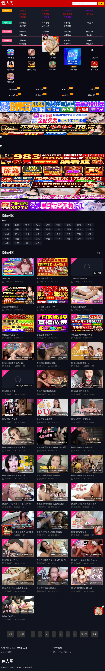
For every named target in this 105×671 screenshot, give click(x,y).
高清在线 (7, 23)
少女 (69, 234)
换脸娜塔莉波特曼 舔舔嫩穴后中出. (17, 504)
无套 (17, 243)
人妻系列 (45, 40)
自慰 (58, 229)
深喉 (7, 239)
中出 (89, 239)
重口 (38, 243)
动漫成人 (89, 35)
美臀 (89, 225)
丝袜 (17, 229)
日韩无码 (45, 26)
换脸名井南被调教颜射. (46, 391)
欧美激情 (67, 26)
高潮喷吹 (67, 44)
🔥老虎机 (66, 95)
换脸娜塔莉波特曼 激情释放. (83, 475)
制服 (38, 229)
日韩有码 (45, 23)
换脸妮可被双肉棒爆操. (46, 588)
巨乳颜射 (89, 44)
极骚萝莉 (67, 40)
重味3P (23, 40)
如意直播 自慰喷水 (79, 307)
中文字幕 (89, 23)
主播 (79, 234)
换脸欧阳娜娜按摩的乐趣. (13, 363)
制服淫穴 (23, 32)
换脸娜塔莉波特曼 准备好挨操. (84, 504)
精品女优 (89, 32)
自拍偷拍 (67, 23)
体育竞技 (13, 89)
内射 (7, 243)
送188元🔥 (13, 95)
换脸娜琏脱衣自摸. (10, 419)
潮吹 (79, 229)
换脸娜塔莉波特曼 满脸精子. (49, 475)
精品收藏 (7, 32)
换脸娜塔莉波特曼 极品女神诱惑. (50, 504)
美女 (38, 234)
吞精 (79, 239)
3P (27, 243)
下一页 (84, 634)
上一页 (21, 634)
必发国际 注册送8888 (46, 307)
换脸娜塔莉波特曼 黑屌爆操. (14, 447)
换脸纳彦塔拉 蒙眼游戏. (81, 419)
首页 (10, 634)
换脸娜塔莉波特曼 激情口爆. (14, 475)
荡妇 (7, 234)
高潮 (69, 229)
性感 (27, 225)
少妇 (58, 234)
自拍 (17, 225)
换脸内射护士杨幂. (79, 532)
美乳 (69, 225)
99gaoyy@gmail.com (62, 652)
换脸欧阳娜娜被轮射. (80, 363)
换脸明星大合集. (9, 391)
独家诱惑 (23, 44)
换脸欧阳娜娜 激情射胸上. (82, 588)
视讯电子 (39, 95)
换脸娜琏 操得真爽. (45, 419)
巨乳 (79, 225)
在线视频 (7, 40)
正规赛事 (39, 89)
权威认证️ (65, 89)
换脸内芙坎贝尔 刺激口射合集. (49, 532)
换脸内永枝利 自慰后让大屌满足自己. (52, 560)
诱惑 (48, 225)
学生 (27, 234)
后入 (38, 239)
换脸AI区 (45, 35)
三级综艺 (67, 35)
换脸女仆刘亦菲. (9, 616)
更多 (98, 253)
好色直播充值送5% (10, 335)
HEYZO (89, 40)
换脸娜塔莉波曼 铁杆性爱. (82, 447)
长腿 (7, 229)
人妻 (48, 234)
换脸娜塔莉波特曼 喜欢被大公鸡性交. (18, 532)
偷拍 (7, 225)
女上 (58, 239)
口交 (89, 234)
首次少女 (45, 44)
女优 (89, 229)
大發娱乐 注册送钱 (79, 278)
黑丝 (27, 229)
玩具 (48, 229)
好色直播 (6, 278)
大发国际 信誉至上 (10, 307)
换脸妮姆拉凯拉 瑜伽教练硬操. (15, 588)
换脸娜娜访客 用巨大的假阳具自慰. (51, 447)
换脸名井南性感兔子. (80, 391)
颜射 (69, 239)
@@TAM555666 (8, 652)
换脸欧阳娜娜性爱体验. (46, 363)
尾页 (95, 634)
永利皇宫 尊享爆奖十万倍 (82, 335)
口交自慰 (45, 32)
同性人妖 (23, 35)
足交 (17, 239)
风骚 (38, 225)
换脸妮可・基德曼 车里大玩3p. (84, 560)
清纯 (58, 225)
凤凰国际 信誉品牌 (44, 278)
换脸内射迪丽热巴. (10, 560)
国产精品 (23, 23)
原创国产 (23, 26)
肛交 (48, 239)
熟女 (17, 234)
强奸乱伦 (67, 32)
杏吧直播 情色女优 (44, 335)
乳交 (27, 239)
